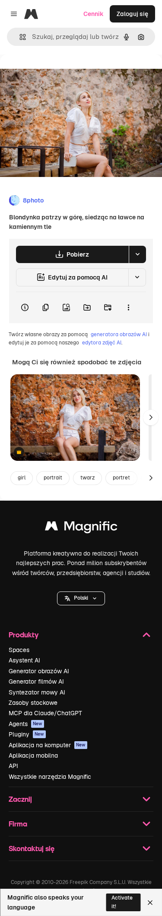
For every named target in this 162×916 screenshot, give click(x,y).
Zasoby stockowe (33, 703)
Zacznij (20, 799)
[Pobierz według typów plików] (137, 254)
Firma (18, 823)
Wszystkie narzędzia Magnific (50, 777)
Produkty (23, 634)
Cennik (93, 14)
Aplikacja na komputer (47, 745)
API (13, 766)
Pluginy (26, 734)
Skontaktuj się (31, 848)
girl (21, 477)
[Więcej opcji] (128, 307)
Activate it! (122, 902)
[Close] (150, 902)
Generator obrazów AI (39, 671)
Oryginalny (59, 74)
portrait (53, 477)
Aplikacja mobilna (33, 755)
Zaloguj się (132, 14)
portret (121, 477)
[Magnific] (81, 528)
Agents (25, 724)
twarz (87, 477)
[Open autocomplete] (19, 37)
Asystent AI (24, 660)
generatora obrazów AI (119, 334)
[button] (81, 598)
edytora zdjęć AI (101, 342)
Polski (81, 598)
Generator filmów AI (36, 681)
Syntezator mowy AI (37, 692)
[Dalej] (151, 417)
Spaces (19, 650)
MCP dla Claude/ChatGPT (45, 713)
